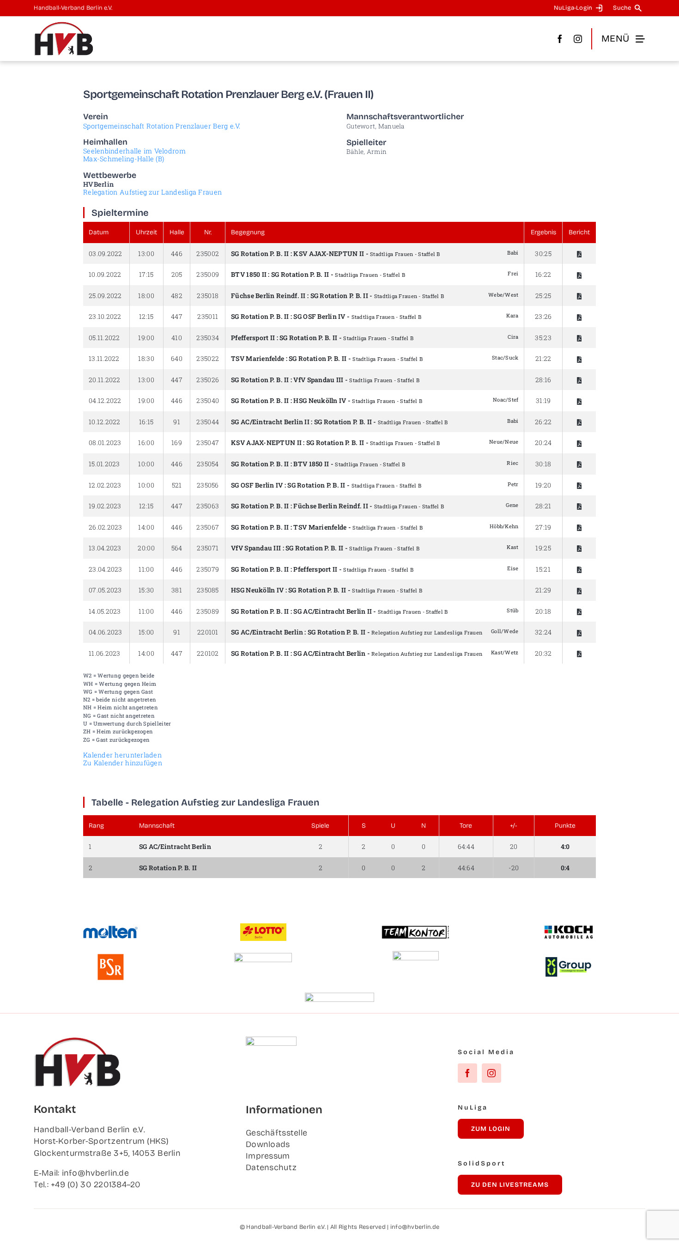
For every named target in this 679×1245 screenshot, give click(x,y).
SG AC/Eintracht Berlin (267, 632)
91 (176, 421)
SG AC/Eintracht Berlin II (270, 421)
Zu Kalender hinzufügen (122, 762)
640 (176, 358)
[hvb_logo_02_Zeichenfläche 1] (64, 25)
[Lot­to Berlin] (263, 927)
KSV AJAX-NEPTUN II (328, 253)
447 (176, 316)
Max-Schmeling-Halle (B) (123, 158)
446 (176, 253)
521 (177, 485)
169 (176, 442)
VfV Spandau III (318, 379)
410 (176, 337)
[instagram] (578, 39)
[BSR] (110, 957)
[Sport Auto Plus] (339, 997)
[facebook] (560, 39)
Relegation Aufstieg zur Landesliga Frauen (152, 192)
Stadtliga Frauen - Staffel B (405, 253)
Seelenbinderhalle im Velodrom (134, 150)
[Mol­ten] (110, 929)
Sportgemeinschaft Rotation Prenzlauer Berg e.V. (162, 126)
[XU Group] (569, 961)
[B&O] (416, 955)
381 (176, 590)
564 (176, 547)
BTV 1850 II (249, 274)
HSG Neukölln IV (319, 400)
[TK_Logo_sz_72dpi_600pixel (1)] (415, 929)
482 (176, 295)
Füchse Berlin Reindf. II (268, 295)
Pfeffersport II (253, 337)
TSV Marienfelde (257, 358)
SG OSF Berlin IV (319, 316)
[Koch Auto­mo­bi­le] (568, 927)
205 (176, 274)
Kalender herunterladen (122, 755)
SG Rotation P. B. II (260, 253)
